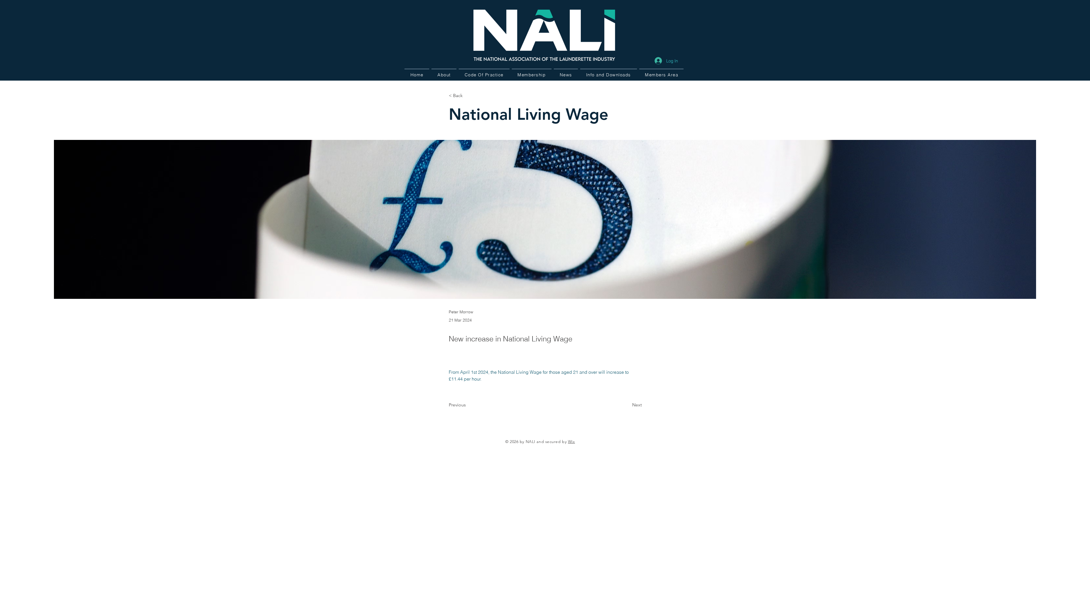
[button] (608, 74)
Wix (571, 441)
